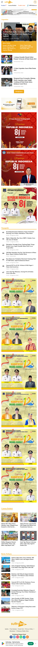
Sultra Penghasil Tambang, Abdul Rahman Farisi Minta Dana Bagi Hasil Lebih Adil (23, 566)
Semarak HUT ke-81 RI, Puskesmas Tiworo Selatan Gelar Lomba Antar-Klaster (23, 582)
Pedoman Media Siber (23, 631)
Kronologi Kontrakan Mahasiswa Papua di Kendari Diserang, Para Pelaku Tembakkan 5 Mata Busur (20, 232)
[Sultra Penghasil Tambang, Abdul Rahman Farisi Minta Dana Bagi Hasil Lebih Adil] (5, 568)
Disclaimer (12, 631)
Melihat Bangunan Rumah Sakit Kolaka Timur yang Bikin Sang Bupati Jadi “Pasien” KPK (8, 543)
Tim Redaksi (13, 629)
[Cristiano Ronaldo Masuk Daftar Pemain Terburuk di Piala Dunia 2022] (6, 59)
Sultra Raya (6, 39)
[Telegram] (24, 637)
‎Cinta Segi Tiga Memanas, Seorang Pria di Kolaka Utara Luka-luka (19, 272)
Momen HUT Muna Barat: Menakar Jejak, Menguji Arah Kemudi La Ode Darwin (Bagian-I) (9, 525)
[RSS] (27, 637)
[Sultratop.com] (8, 2)
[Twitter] (14, 637)
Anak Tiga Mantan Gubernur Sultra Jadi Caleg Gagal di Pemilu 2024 (28, 543)
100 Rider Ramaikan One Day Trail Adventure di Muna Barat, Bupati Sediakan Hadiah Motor (21, 253)
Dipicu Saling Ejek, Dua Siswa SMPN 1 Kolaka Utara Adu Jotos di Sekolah (20, 238)
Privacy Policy (29, 629)
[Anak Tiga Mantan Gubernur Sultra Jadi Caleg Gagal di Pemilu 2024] (28, 535)
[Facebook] (11, 637)
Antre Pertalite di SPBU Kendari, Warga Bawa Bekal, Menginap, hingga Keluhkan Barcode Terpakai (22, 600)
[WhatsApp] (20, 637)
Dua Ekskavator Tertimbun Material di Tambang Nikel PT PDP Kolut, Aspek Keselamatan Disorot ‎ (21, 259)
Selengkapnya (19, 91)
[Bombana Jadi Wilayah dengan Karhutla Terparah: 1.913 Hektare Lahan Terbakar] (5, 576)
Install (30, 643)
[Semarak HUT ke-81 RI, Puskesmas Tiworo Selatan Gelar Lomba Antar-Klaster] (5, 584)
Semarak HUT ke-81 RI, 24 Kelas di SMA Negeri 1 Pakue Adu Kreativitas (19, 266)
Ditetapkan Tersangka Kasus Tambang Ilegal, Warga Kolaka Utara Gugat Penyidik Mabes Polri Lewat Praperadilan (20, 246)
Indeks (6, 629)
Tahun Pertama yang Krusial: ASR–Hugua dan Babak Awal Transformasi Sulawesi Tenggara (28, 525)
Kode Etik (21, 629)
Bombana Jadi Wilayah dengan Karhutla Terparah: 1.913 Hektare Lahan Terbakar (22, 574)
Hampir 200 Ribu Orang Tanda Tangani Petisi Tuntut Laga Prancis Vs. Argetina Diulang (9, 48)
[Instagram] (17, 637)
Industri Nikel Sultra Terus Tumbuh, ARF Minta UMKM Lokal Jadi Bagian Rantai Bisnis (22, 559)
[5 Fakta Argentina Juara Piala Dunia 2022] (6, 70)
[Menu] (2, 2)
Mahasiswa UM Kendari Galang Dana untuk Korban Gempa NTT (23, 607)
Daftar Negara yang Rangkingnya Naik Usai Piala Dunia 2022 (26, 47)
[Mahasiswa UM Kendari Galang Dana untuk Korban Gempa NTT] (5, 609)
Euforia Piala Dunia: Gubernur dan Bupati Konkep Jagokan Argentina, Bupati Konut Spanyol (18, 34)
